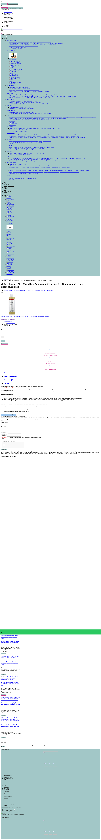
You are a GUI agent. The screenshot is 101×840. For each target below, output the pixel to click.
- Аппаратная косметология (36, 172)
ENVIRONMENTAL (14, 65)
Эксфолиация (12, 164)
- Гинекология (35, 173)
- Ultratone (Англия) (43, 170)
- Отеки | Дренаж (80, 137)
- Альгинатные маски (51, 103)
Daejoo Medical (11, 110)
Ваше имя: (3, 426)
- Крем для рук (34, 159)
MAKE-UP (6, 184)
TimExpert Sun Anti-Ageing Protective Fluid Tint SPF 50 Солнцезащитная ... (10, 703)
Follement (9, 105)
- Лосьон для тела (30, 142)
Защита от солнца (11, 145)
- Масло (33, 149)
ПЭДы (11, 88)
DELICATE (12, 73)
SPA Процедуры (11, 162)
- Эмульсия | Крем (65, 167)
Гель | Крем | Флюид (14, 119)
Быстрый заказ (4, 343)
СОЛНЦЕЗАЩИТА (9, 186)
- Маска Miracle (47, 113)
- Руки (44, 97)
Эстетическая (12, 134)
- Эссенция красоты (62, 118)
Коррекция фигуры (14, 47)
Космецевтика (13, 46)
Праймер (11, 122)
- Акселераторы (45, 96)
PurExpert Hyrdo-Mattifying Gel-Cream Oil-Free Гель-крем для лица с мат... (10, 684)
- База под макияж (17, 153)
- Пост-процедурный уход (72, 136)
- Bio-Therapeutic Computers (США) (57, 170)
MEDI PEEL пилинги (14, 83)
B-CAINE (10, 200)
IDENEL (9, 244)
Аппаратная (12, 137)
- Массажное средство (52, 134)
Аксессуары (12, 125)
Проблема (11, 95)
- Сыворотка (23, 102)
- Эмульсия (48, 119)
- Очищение (20, 96)
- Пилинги (29, 136)
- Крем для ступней (59, 161)
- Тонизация (27, 134)
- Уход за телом (30, 108)
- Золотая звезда (42, 165)
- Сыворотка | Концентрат (32, 128)
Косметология (10, 133)
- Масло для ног (25, 161)
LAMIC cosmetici (11, 251)
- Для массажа (63, 158)
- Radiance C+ (35, 44)
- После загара (41, 148)
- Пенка (17, 87)
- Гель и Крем (55, 158)
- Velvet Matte (35, 90)
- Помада (27, 130)
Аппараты (10, 168)
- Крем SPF (36, 147)
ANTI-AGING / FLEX (15, 70)
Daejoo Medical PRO (14, 113)
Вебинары (6, 788)
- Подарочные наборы (30, 178)
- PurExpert (20, 43)
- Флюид (42, 119)
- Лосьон (27, 112)
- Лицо (22, 97)
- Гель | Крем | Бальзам (45, 128)
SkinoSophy (9, 263)
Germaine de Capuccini (12, 40)
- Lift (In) (20, 44)
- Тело (48, 97)
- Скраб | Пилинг (16, 158)
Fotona (8, 231)
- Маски (52, 136)
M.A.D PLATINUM (14, 62)
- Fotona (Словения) (32, 170)
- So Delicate (31, 43)
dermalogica (9, 215)
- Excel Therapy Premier (51, 43)
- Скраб (32, 134)
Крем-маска (12, 121)
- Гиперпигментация (69, 137)
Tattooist (8, 266)
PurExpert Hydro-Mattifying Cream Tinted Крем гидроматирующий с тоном (10, 642)
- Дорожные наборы (19, 178)
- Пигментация (49, 95)
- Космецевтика (33, 46)
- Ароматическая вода (44, 159)
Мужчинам (10, 139)
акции (5, 192)
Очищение (12, 87)
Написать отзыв (11, 319)
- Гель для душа (16, 142)
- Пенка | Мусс (31, 117)
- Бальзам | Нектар (55, 167)
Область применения (14, 97)
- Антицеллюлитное (22, 165)
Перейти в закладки (13, 4)
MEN (5, 187)
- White (50, 44)
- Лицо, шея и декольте (21, 173)
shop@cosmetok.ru (8, 13)
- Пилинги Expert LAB (23, 46)
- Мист (17, 149)
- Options (20, 42)
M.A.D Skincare (11, 50)
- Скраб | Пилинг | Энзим (89, 117)
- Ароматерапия (24, 167)
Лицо (8, 115)
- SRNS (45, 44)
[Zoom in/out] (5, 742)
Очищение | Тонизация (15, 101)
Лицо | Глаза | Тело (14, 91)
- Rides (41, 44)
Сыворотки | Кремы (14, 102)
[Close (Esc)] (1, 742)
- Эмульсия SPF (28, 147)
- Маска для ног (49, 161)
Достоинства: (4, 434)
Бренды (11, 170)
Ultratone (9, 268)
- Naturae (60, 43)
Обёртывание (12, 165)
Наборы (11, 143)
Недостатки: (4, 435)
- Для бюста (70, 158)
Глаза (10, 128)
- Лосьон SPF (15, 148)
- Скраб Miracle (38, 113)
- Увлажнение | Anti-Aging (57, 137)
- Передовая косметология (22, 172)
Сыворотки (12, 90)
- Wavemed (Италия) (84, 170)
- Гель (37, 117)
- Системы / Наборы (60, 96)
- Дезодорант (38, 142)
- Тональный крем (27, 153)
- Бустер (42, 118)
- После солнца (50, 147)
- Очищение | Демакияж (18, 128)
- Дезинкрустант (21, 136)
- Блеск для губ (26, 154)
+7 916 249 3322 (8, 12)
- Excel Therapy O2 (40, 43)
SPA (5, 190)
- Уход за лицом (21, 108)
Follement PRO (13, 108)
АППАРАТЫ (7, 188)
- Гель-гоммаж (24, 87)
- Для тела (27, 107)
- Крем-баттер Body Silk (42, 91)
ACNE (11, 68)
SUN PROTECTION (14, 78)
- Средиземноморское (66, 165)
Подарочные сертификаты (10, 803)
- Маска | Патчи (55, 128)
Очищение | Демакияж (15, 117)
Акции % (9, 175)
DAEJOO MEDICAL (9, 212)
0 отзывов (3, 319)
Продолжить (4, 4)
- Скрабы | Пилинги (22, 164)
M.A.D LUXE (12, 60)
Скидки (11, 176)
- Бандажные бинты (79, 158)
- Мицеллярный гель (44, 117)
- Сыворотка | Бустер (23, 131)
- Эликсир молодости (50, 118)
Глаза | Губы (10, 126)
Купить (2, 341)
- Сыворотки (37, 96)
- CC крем (41, 153)
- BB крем (35, 153)
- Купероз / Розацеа (24, 95)
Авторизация (10, 19)
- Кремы (52, 96)
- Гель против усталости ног (37, 161)
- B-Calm (25, 43)
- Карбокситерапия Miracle (27, 113)
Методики (12, 172)
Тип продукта (12, 96)
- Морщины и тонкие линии (37, 95)
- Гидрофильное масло (56, 117)
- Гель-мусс (29, 101)
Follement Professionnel (10, 222)
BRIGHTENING (13, 75)
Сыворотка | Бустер (14, 118)
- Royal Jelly (33, 42)
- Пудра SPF (42, 147)
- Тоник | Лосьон (67, 117)
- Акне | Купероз (33, 137)
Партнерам (6, 789)
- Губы (31, 97)
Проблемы (12, 173)
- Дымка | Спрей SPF (18, 147)
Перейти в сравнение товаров (15, 8)
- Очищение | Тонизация (28, 103)
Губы (10, 130)
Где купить (6, 791)
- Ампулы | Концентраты (33, 118)
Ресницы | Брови (13, 131)
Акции (5, 805)
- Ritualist (54, 44)
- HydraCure (26, 42)
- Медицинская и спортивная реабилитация (67, 172)
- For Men (39, 42)
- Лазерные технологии (50, 172)
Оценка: (3, 438)
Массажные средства (14, 167)
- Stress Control (19, 90)
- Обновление (17, 88)
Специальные (12, 43)
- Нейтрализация (36, 136)
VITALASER (10, 271)
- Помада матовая (17, 154)
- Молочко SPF (24, 148)
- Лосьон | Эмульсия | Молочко (44, 158)
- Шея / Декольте (37, 97)
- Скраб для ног (16, 161)
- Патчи (33, 91)
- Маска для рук (25, 159)
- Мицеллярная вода (77, 117)
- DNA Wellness (28, 90)
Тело (10, 142)
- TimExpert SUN (46, 42)
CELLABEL (10, 99)
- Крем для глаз (38, 102)
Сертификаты (12, 179)
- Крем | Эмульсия (75, 134)
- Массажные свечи (45, 167)
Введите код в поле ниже (8, 441)
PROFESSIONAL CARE (15, 103)
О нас (5, 785)
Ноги (10, 161)
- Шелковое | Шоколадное (53, 165)
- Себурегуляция (25, 88)
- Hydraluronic (27, 44)
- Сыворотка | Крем (40, 103)
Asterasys (9, 198)
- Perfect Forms (23, 47)
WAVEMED (9, 274)
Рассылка (6, 798)
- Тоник (35, 101)
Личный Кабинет (8, 796)
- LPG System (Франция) (20, 170)
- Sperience (19, 48)
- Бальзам (32, 119)
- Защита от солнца (71, 96)
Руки (10, 159)
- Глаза (27, 97)
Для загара (12, 149)
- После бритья (47, 141)
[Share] (2, 742)
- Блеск (33, 130)
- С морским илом (32, 165)
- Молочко (24, 117)
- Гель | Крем (30, 102)
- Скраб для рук (16, 159)
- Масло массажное (34, 167)
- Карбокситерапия (60, 136)
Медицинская (12, 136)
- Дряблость (56, 95)
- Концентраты (45, 136)
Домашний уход (13, 107)
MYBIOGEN (10, 85)
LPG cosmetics (10, 254)
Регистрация (10, 18)
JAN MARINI (10, 93)
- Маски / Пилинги (29, 96)
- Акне (17, 95)
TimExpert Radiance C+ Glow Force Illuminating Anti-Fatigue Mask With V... (10, 726)
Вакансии (6, 787)
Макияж (9, 151)
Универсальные (13, 42)
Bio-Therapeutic (10, 204)
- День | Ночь (22, 91)
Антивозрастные (13, 44)
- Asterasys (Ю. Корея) (72, 170)
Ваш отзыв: (3, 432)
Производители (7, 195)
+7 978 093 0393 (8, 776)
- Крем (32, 112)
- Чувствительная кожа (44, 137)
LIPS (10, 81)
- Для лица (21, 107)
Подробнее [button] (3, 653)
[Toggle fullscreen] (4, 742)
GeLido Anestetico (9, 236)
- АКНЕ (29, 91)
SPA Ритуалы (12, 48)
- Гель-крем (27, 119)
